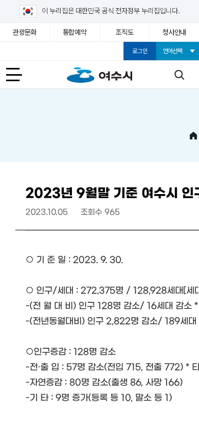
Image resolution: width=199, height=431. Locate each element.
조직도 (124, 32)
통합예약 (75, 32)
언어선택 (173, 51)
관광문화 (25, 32)
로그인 (139, 51)
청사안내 (174, 32)
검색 (179, 74)
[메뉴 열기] (20, 74)
